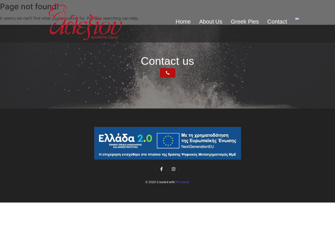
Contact (277, 21)
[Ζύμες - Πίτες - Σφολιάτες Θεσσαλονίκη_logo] (85, 22)
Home (183, 21)
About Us (210, 21)
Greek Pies (245, 21)
